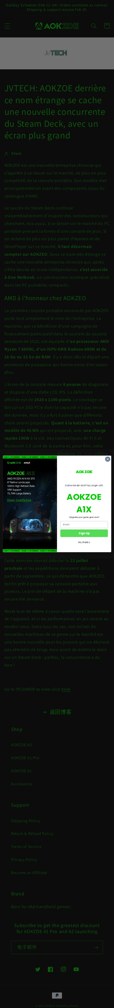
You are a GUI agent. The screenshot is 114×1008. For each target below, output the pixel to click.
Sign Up (84, 533)
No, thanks (84, 542)
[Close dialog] (107, 459)
